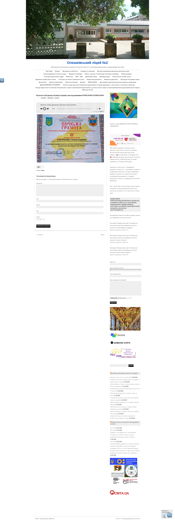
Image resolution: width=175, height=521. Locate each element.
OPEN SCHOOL (92, 82)
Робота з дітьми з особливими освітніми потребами (102, 74)
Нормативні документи (94, 79)
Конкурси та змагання (88, 71)
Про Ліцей (49, 71)
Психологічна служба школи (121, 76)
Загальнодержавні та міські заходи (54, 74)
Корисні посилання (71, 82)
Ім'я (37, 199)
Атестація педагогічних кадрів (54, 76)
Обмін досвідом (126, 74)
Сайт (37, 211)
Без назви (113, 428)
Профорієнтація (105, 76)
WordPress (137, 518)
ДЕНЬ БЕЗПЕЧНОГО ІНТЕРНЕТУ (50, 85)
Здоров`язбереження (56, 82)
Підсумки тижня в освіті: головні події (120, 377)
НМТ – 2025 (79, 76)
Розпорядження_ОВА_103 (121, 254)
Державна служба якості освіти (46, 79)
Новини (57, 71)
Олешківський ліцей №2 (87, 63)
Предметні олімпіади (75, 74)
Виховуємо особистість (70, 71)
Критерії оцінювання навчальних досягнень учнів (113, 71)
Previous (39, 235)
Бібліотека (69, 76)
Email (38, 205)
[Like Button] (38, 167)
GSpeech (101, 111)
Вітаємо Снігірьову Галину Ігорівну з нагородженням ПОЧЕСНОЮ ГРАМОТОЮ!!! (70, 95)
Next (103, 235)
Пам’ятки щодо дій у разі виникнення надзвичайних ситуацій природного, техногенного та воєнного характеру (99, 85)
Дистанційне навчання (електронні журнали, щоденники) (118, 82)
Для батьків (42, 82)
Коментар (39, 183)
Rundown (118, 518)
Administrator (50, 97)
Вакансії (82, 82)
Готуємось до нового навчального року (71, 79)
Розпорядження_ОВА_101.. (121, 230)
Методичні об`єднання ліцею (130, 79)
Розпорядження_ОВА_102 (121, 242)
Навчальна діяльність (111, 79)
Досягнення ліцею (91, 76)
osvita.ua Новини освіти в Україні (125, 373)
